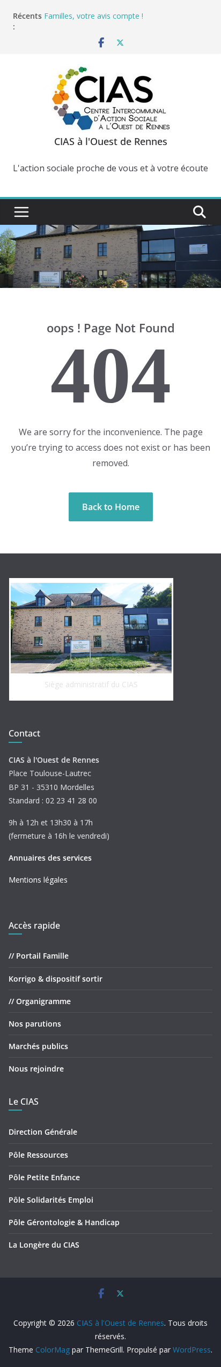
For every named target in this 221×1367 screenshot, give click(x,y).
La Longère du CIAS (44, 1245)
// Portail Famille (39, 956)
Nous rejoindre (36, 1069)
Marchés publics (38, 1046)
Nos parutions (35, 1024)
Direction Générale (43, 1132)
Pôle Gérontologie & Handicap (64, 1222)
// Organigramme (40, 1001)
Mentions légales (38, 880)
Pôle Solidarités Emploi (51, 1200)
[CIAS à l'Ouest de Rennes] (110, 232)
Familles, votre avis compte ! (93, 16)
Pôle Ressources (38, 1155)
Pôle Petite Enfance (44, 1177)
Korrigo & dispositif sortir (55, 979)
